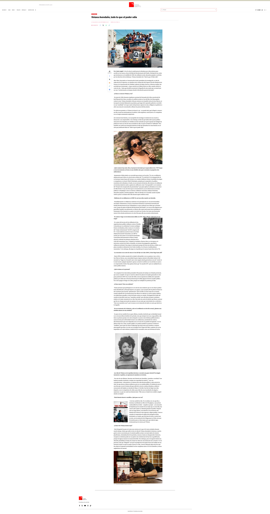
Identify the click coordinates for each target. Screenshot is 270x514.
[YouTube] (259, 10)
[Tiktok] (262, 10)
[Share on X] (103, 25)
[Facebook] (255, 10)
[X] (257, 10)
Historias (94, 14)
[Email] (109, 82)
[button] (35, 10)
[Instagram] (261, 10)
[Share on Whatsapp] (106, 25)
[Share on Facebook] (100, 25)
